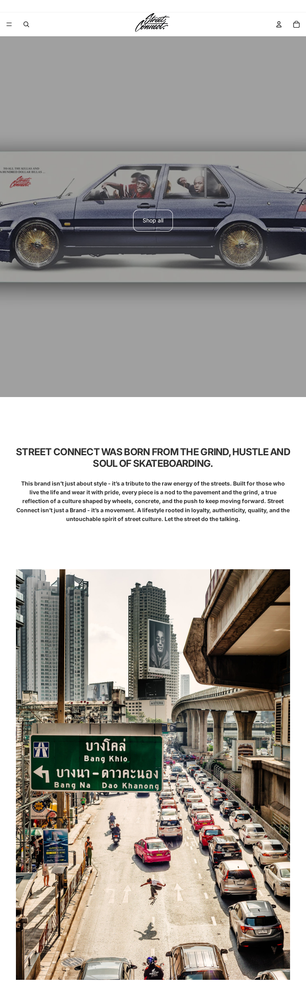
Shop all (153, 220)
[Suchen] (26, 24)
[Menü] (9, 24)
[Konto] (279, 24)
